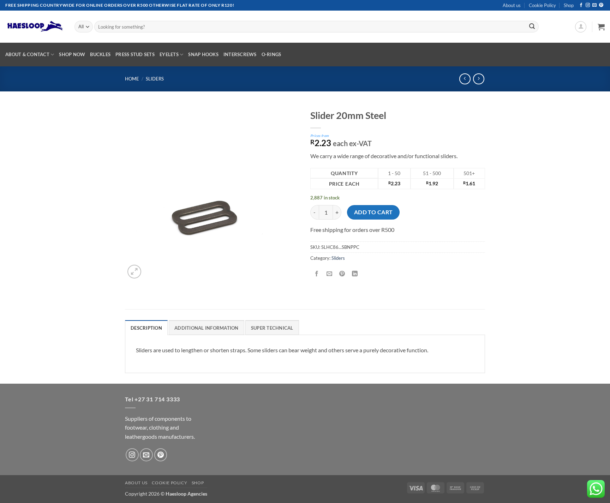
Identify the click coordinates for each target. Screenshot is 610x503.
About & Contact (27, 54)
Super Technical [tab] (272, 328)
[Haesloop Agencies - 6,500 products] (34, 26)
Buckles (100, 54)
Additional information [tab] (206, 328)
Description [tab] (146, 328)
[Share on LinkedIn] (355, 274)
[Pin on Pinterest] (342, 274)
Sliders (155, 79)
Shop (569, 5)
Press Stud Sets (135, 54)
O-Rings (271, 54)
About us (512, 5)
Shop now (72, 54)
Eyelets (169, 54)
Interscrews (240, 54)
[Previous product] (478, 78)
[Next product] (464, 78)
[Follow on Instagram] (588, 5)
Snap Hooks (203, 54)
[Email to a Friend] (329, 274)
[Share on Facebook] (317, 274)
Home (132, 79)
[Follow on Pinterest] (601, 5)
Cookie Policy (542, 5)
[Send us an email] (594, 5)
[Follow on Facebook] (581, 5)
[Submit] (532, 27)
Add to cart (373, 212)
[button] (580, 26)
